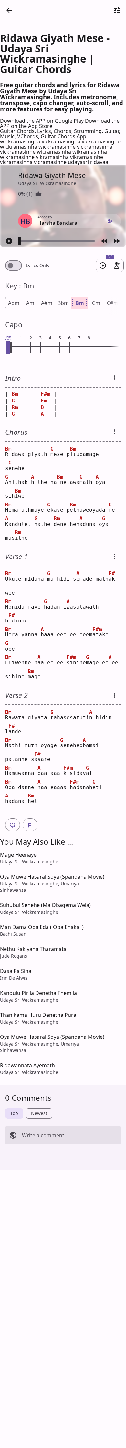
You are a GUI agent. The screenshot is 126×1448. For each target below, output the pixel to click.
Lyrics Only (37, 265)
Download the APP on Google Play (42, 120)
